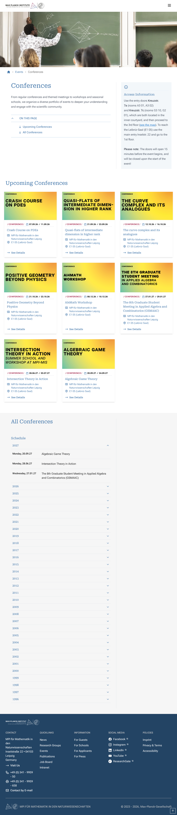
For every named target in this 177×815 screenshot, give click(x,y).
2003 (15, 649)
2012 (15, 585)
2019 (15, 536)
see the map (147, 125)
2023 (15, 507)
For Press (80, 756)
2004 (15, 642)
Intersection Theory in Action (59, 463)
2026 (15, 486)
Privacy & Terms (152, 745)
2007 (15, 621)
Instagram (119, 744)
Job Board (46, 762)
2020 (15, 528)
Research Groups (50, 745)
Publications (47, 756)
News (43, 739)
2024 (15, 500)
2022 (15, 514)
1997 (15, 692)
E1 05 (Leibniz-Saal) (21, 242)
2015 (15, 564)
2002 (15, 656)
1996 (15, 699)
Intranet (44, 767)
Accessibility (150, 751)
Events (44, 751)
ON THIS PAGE (28, 118)
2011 (15, 592)
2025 (15, 493)
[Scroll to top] (173, 811)
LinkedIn (118, 750)
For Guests (80, 739)
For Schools (81, 745)
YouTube (118, 755)
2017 (15, 550)
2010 (15, 599)
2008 (15, 614)
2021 (15, 521)
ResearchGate (122, 761)
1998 (15, 685)
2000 (15, 670)
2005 (15, 635)
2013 (15, 578)
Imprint (147, 739)
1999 (15, 677)
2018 (15, 543)
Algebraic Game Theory (56, 454)
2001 (15, 663)
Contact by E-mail (21, 790)
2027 (15, 445)
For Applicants (83, 751)
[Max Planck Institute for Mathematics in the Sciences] (9, 72)
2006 (15, 628)
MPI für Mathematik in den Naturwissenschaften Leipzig (26, 237)
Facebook (119, 739)
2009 (15, 607)
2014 (15, 571)
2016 (15, 557)
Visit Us (15, 765)
